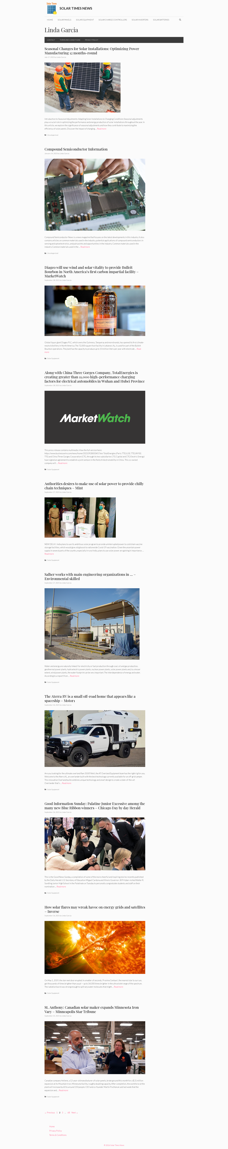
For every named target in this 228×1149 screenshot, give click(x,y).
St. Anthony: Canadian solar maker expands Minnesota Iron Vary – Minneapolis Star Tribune (92, 1009)
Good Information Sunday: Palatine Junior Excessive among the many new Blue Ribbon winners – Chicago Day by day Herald (95, 805)
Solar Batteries (161, 20)
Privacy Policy (91, 40)
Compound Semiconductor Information (76, 149)
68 (69, 1112)
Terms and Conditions (70, 40)
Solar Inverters (140, 20)
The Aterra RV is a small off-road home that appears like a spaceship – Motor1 (90, 698)
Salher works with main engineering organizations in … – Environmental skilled (90, 576)
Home (50, 20)
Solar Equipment (85, 20)
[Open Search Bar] (180, 20)
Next (74, 1112)
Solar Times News (76, 8)
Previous (50, 1112)
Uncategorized (52, 135)
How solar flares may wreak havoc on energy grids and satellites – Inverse (95, 909)
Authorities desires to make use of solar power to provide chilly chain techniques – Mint (94, 485)
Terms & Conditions (57, 1135)
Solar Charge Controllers (113, 20)
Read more (101, 128)
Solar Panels (64, 20)
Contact (51, 40)
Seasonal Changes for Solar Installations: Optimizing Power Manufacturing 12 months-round (92, 50)
